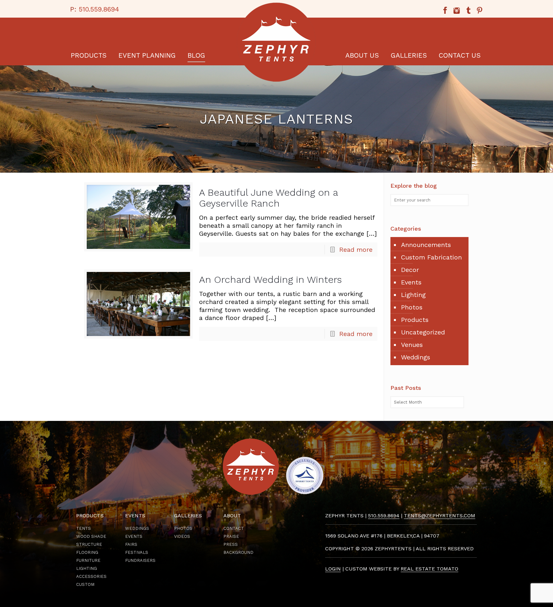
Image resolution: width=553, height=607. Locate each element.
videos (182, 536)
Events (411, 282)
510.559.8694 (99, 9)
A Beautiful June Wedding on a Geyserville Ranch (268, 198)
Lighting (413, 295)
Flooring (87, 552)
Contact (233, 528)
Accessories (91, 576)
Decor (410, 270)
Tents (83, 528)
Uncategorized (423, 332)
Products (415, 320)
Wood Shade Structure (91, 540)
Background (238, 552)
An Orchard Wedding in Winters (270, 279)
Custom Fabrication (431, 257)
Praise (231, 536)
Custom (85, 584)
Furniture (88, 560)
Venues (412, 345)
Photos (411, 307)
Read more (356, 249)
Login (333, 569)
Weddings (415, 357)
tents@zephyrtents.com (439, 516)
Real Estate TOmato (429, 569)
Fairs (131, 544)
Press (230, 544)
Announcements (426, 245)
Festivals (136, 552)
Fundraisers (140, 560)
